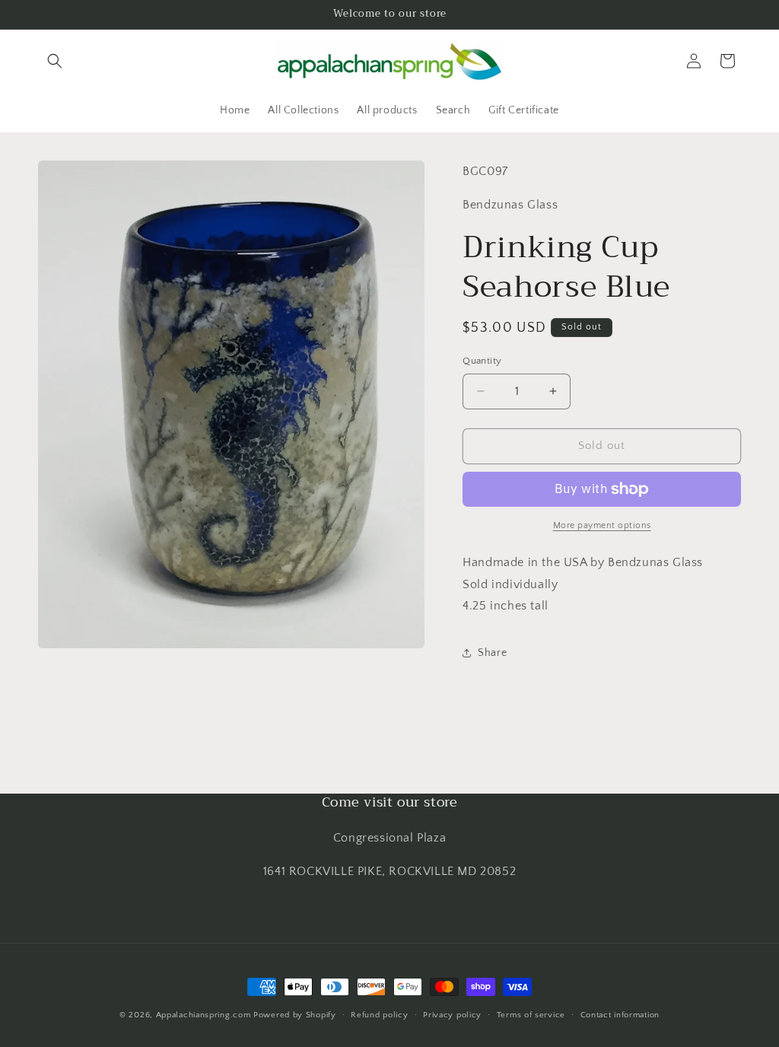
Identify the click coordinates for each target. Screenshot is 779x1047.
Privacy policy (452, 1015)
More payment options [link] (602, 525)
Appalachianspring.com (203, 1015)
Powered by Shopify (294, 1015)
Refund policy (379, 1015)
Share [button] (492, 653)
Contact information (620, 1015)
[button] (55, 61)
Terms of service (531, 1015)
